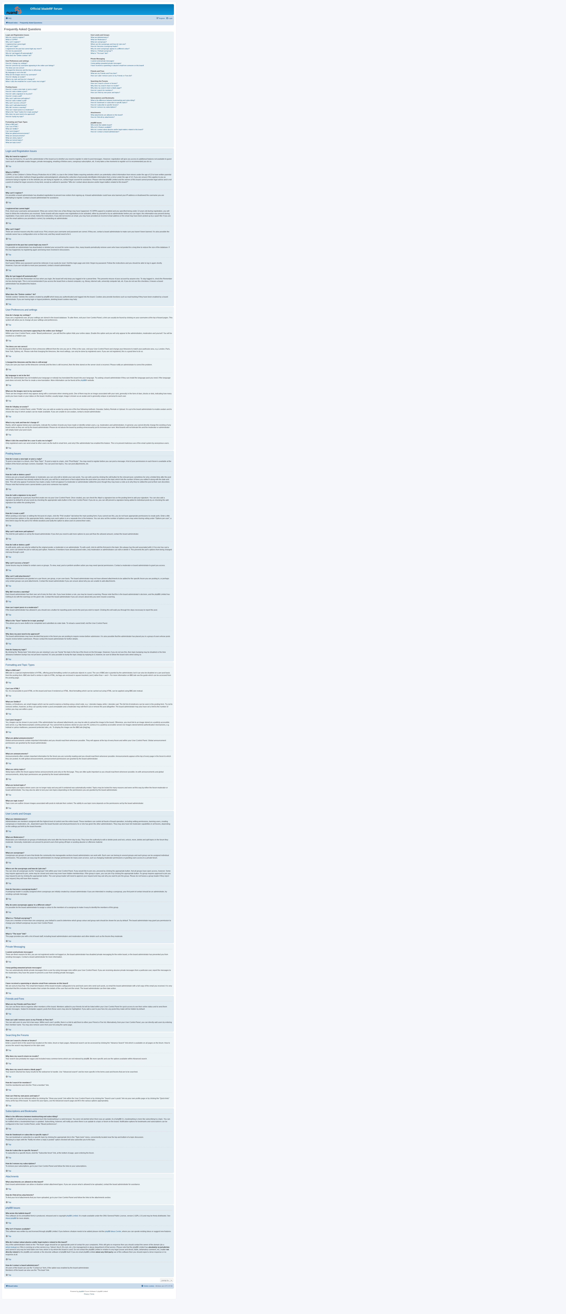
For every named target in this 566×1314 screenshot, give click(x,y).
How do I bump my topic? (15, 116)
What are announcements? (15, 136)
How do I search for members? (102, 90)
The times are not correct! (15, 68)
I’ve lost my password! (14, 51)
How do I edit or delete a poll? (16, 100)
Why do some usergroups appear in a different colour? (110, 49)
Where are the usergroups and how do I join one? (108, 44)
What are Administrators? (100, 37)
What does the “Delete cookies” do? (18, 55)
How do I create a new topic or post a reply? (21, 89)
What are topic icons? (13, 142)
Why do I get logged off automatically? (19, 53)
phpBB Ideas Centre (113, 1231)
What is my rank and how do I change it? (20, 79)
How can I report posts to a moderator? (20, 110)
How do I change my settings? (16, 63)
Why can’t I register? (13, 42)
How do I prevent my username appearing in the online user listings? (30, 65)
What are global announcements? (17, 133)
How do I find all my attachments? (103, 117)
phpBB (83, 380)
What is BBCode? (12, 124)
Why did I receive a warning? (16, 107)
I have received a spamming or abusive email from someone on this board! (117, 65)
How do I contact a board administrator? (105, 132)
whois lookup (11, 1247)
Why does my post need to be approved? (20, 114)
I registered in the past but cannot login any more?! (24, 49)
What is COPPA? (12, 39)
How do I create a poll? (14, 96)
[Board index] (17, 9)
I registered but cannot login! (16, 44)
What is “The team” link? (99, 53)
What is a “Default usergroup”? (102, 51)
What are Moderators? (99, 39)
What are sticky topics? (14, 138)
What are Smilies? (12, 129)
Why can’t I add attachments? (16, 105)
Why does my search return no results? (105, 86)
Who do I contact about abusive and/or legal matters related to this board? (117, 129)
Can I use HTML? (12, 126)
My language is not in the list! (16, 72)
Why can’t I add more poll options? (18, 98)
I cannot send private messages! (102, 61)
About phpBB (11, 1218)
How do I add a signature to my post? (19, 94)
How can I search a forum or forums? (104, 83)
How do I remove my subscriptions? (103, 107)
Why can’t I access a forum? (16, 103)
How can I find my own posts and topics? (105, 92)
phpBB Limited (72, 1216)
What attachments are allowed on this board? (107, 115)
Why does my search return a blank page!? (106, 88)
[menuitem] (8, 18)
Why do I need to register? (15, 37)
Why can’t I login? (12, 46)
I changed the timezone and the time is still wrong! (23, 70)
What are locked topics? (14, 140)
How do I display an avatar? (15, 77)
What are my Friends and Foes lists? (104, 73)
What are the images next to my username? (21, 75)
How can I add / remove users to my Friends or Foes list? (111, 76)
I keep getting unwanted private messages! (106, 63)
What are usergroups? (99, 42)
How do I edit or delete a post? (16, 91)
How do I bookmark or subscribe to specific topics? (109, 102)
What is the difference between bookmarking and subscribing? (113, 100)
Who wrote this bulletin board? (101, 125)
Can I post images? (12, 131)
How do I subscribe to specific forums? (105, 105)
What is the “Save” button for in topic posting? (22, 112)
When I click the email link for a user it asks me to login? (25, 81)
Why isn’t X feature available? (101, 127)
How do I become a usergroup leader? (104, 46)
